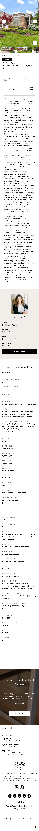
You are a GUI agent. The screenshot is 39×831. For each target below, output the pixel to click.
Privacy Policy (28, 819)
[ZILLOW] (29, 796)
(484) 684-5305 (8, 332)
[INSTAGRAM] (14, 796)
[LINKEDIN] (19, 796)
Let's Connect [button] (19, 713)
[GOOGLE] (24, 796)
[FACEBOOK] (10, 796)
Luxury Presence (19, 809)
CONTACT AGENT (19, 352)
